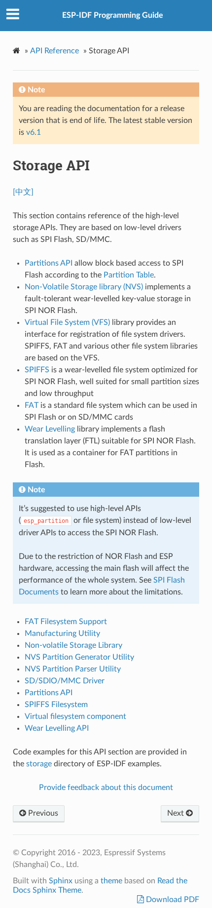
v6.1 (33, 132)
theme (111, 881)
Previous (42, 813)
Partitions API (48, 693)
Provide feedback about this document (106, 787)
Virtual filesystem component (75, 716)
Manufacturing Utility (62, 633)
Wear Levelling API (57, 728)
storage (39, 764)
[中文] (23, 192)
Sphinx (60, 881)
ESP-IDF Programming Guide (112, 15)
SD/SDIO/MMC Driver (65, 681)
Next (176, 813)
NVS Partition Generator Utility (79, 657)
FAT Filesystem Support (66, 622)
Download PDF (171, 900)
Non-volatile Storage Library (73, 645)
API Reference (54, 51)
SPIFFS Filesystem (56, 705)
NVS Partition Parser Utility (73, 669)
